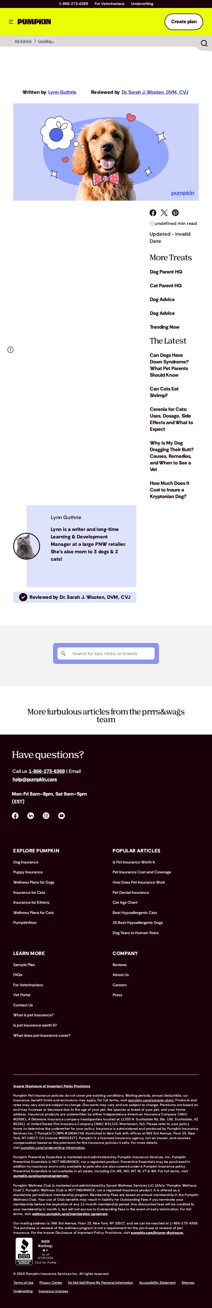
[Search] (63, 653)
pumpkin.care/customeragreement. (41, 1176)
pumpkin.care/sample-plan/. (151, 1100)
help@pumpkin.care (35, 779)
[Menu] (11, 22)
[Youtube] (61, 815)
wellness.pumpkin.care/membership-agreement (70, 1214)
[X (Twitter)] (164, 212)
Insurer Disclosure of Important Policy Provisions (52, 1086)
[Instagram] (46, 815)
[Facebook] (153, 212)
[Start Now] (204, 43)
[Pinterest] (175, 212)
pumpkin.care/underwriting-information (53, 1147)
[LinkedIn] (30, 815)
